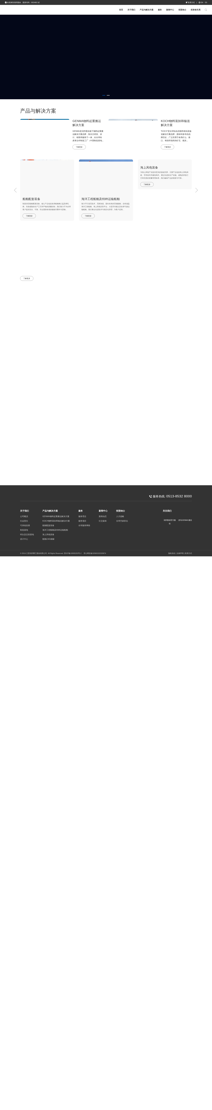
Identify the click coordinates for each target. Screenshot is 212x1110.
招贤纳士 (182, 10)
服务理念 (82, 516)
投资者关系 (196, 10)
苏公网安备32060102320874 (94, 553)
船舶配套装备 (48, 525)
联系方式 (191, 2)
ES (206, 2)
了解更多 (29, 70)
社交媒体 (187, 301)
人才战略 (120, 516)
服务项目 (82, 521)
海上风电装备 (48, 534)
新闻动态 (173, 301)
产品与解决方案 (146, 10)
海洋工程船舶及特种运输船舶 (55, 530)
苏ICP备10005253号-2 (72, 553)
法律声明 (180, 553)
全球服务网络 (84, 525)
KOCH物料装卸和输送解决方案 (56, 521)
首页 (121, 10)
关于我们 (131, 10)
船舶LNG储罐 (48, 539)
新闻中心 (170, 10)
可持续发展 (25, 525)
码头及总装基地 (27, 534)
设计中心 (24, 539)
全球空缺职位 (122, 521)
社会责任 (24, 521)
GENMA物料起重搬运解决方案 (55, 516)
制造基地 (24, 530)
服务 (160, 10)
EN (202, 2)
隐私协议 (171, 553)
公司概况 (24, 516)
